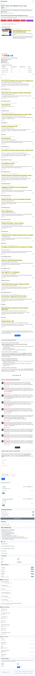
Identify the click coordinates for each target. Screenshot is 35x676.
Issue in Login (3, 20)
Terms (22, 673)
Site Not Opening (16, 20)
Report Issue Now (17, 518)
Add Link (22, 671)
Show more (18, 447)
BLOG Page (5, 61)
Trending (16, 673)
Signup (18, 667)
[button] (20, 375)
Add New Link (17, 335)
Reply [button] (3, 493)
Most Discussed (5, 579)
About (16, 671)
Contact (19, 671)
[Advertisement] (17, 45)
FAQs (19, 673)
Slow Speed (10, 20)
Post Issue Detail (30, 20)
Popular (31, 671)
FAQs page (12, 539)
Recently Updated (5, 607)
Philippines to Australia (7, 59)
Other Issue (23, 20)
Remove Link (27, 671)
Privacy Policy (30, 673)
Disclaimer (26, 673)
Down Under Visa (6, 62)
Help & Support (5, 60)
